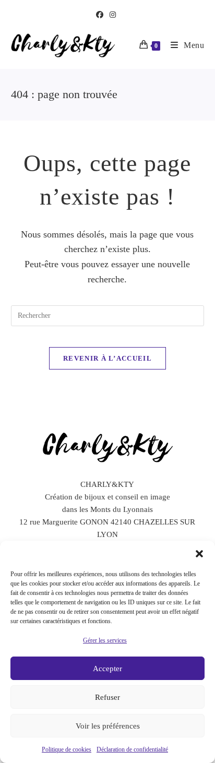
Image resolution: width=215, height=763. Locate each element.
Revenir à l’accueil (107, 358)
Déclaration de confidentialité (132, 749)
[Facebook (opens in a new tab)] (101, 15)
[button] (199, 554)
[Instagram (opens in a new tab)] (112, 15)
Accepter (107, 668)
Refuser (107, 697)
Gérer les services (105, 640)
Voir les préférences (108, 726)
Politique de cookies (66, 749)
